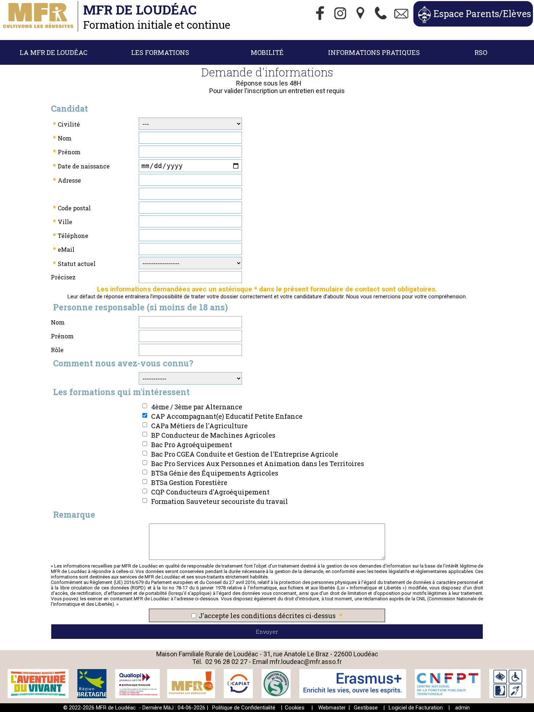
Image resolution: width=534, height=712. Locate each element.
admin (462, 707)
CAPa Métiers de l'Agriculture (199, 425)
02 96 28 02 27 (226, 661)
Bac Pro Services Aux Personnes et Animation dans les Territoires (257, 463)
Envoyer (267, 631)
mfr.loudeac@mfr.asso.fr (306, 661)
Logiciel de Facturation (416, 707)
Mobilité (267, 52)
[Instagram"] (340, 14)
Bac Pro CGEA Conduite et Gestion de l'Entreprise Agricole (244, 454)
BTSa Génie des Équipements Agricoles (214, 473)
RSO (480, 52)
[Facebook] (320, 14)
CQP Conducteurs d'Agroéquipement (210, 492)
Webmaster (332, 707)
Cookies (294, 707)
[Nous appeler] (381, 14)
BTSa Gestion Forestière (189, 482)
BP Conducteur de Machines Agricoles (213, 435)
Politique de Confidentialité (243, 707)
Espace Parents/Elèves (482, 14)
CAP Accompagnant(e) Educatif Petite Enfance (227, 416)
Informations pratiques (374, 52)
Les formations (160, 52)
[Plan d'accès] (360, 14)
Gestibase (366, 707)
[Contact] (401, 14)
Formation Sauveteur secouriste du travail (219, 501)
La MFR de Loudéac (54, 52)
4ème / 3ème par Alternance (196, 406)
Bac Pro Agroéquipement (191, 444)
